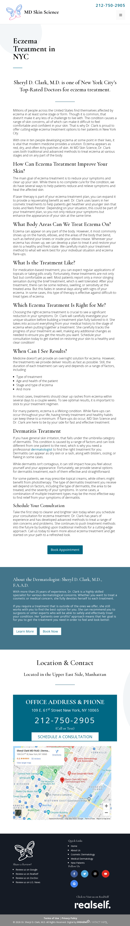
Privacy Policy (69, 918)
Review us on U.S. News (28, 882)
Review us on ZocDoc (27, 877)
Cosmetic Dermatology (83, 854)
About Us (75, 850)
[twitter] (84, 876)
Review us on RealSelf (27, 873)
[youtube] (105, 876)
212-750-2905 (110, 5)
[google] (74, 886)
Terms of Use (51, 918)
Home (74, 846)
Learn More (25, 631)
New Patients (78, 862)
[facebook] (74, 876)
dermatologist (41, 449)
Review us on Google (26, 869)
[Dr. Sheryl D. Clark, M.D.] (32, 11)
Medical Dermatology (82, 858)
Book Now (50, 631)
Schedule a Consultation (65, 736)
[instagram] (95, 876)
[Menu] (120, 15)
